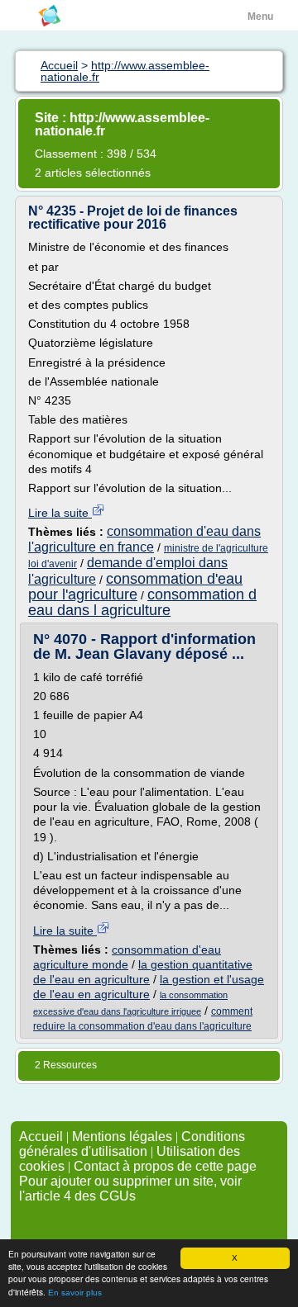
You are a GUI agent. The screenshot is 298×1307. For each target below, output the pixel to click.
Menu (260, 16)
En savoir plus (75, 1292)
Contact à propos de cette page (165, 1166)
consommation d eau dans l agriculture (142, 602)
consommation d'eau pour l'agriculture (135, 587)
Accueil (41, 1136)
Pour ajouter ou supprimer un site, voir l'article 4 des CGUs (130, 1188)
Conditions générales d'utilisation (132, 1143)
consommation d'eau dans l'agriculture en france (144, 538)
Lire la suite (60, 512)
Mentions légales (122, 1136)
